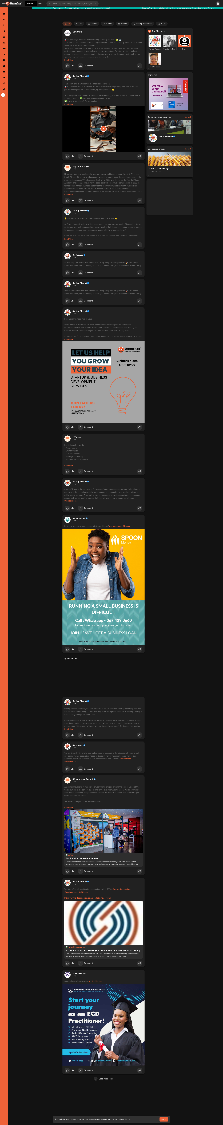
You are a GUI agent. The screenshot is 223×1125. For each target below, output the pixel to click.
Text (80, 24)
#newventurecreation (121, 889)
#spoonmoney (115, 526)
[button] (72, 3)
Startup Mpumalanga (159, 168)
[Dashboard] (4, 19)
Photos (93, 24)
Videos (108, 24)
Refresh (188, 117)
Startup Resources (144, 24)
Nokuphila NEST (80, 973)
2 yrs (74, 34)
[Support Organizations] (4, 77)
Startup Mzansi (80, 76)
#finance (126, 526)
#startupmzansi (71, 501)
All (68, 24)
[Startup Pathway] (4, 25)
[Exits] (4, 54)
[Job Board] (4, 72)
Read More (68, 60)
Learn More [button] (125, 1119)
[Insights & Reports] (4, 37)
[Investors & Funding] (4, 48)
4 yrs (74, 748)
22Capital (77, 437)
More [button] (40, 4)
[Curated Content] (4, 31)
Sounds (123, 24)
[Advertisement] (103, 679)
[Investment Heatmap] (4, 60)
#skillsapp (83, 892)
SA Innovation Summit (83, 779)
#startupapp (125, 759)
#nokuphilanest (95, 981)
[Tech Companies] (4, 43)
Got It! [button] (163, 1119)
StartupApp (78, 255)
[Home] (4, 14)
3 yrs (74, 521)
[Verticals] (4, 89)
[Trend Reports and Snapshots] (4, 83)
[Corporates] (4, 66)
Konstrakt (77, 32)
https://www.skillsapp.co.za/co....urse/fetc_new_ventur (87, 898)
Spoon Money (79, 518)
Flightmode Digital (81, 166)
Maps (163, 24)
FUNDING (31, 4)
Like (72, 66)
